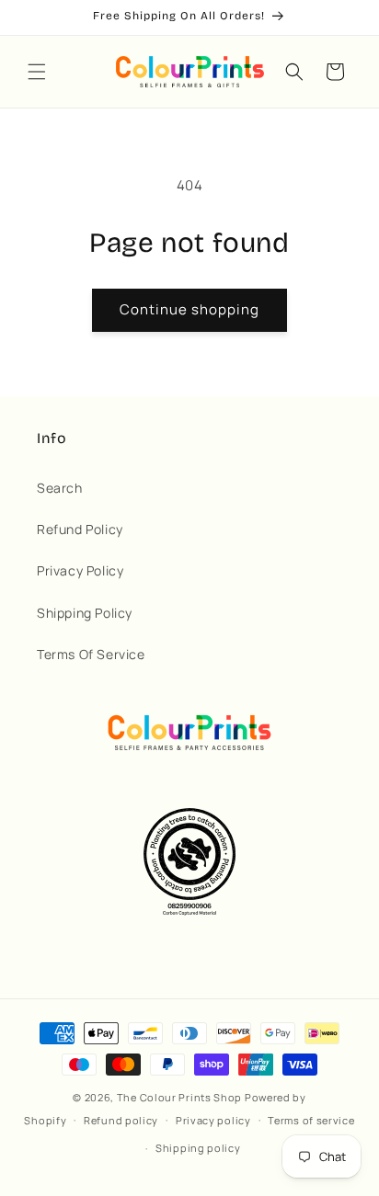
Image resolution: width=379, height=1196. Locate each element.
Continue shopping (189, 309)
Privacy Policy (80, 570)
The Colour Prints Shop (179, 1097)
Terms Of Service (91, 654)
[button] (37, 71)
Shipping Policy (84, 612)
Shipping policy (198, 1148)
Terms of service (311, 1120)
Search (60, 487)
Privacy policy (213, 1120)
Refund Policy (80, 529)
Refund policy (121, 1120)
